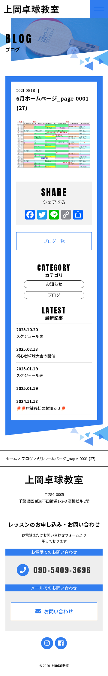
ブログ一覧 (54, 241)
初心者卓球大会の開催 (35, 352)
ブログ (54, 295)
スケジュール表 (29, 333)
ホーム (11, 458)
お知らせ (54, 284)
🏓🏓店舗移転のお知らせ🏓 (41, 404)
